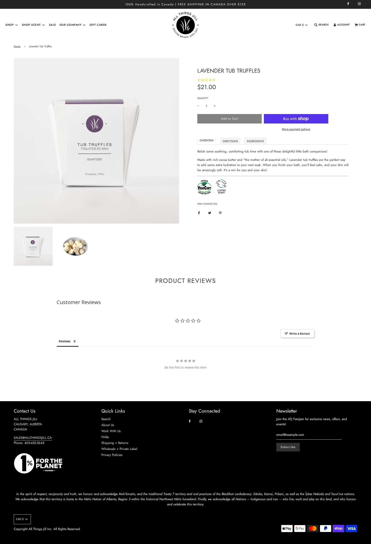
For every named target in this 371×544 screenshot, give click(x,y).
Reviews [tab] (64, 341)
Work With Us (111, 431)
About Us (107, 425)
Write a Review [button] (299, 333)
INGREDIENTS (255, 141)
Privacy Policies (111, 455)
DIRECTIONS (230, 141)
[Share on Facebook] (199, 212)
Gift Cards (98, 25)
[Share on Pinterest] (220, 212)
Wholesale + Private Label (119, 448)
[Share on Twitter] (209, 212)
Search (106, 419)
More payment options (296, 129)
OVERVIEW (207, 140)
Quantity (202, 98)
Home (17, 46)
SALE (52, 25)
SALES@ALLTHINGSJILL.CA (33, 437)
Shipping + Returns (114, 442)
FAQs (105, 437)
